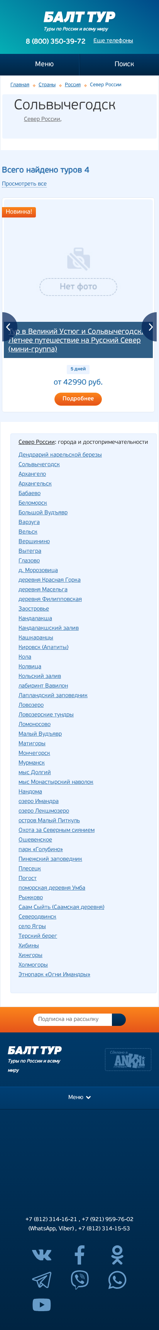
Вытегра (30, 551)
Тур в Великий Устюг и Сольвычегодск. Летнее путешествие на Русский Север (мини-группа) (75, 340)
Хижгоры (30, 956)
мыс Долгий (35, 773)
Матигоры (32, 744)
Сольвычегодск (39, 465)
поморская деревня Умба (52, 888)
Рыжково (31, 898)
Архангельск (35, 484)
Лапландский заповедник (53, 696)
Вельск (28, 532)
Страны (47, 84)
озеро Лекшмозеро (44, 811)
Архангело (32, 474)
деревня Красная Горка (50, 580)
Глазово (29, 561)
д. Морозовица (38, 571)
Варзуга (29, 522)
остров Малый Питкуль (49, 821)
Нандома (30, 792)
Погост (28, 879)
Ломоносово (35, 725)
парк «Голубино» (41, 850)
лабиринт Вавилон (43, 686)
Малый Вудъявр (40, 734)
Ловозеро (31, 705)
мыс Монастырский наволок (56, 782)
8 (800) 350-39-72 (56, 41)
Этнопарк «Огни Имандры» (54, 975)
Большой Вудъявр (43, 513)
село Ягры (32, 927)
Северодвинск (37, 917)
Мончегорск (34, 753)
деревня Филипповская (50, 599)
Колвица (30, 667)
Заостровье (34, 609)
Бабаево (30, 494)
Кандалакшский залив (49, 628)
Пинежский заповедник (50, 859)
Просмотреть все (24, 184)
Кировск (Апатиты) (43, 648)
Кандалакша (35, 619)
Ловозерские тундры (46, 715)
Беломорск (33, 503)
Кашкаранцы (36, 638)
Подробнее (78, 399)
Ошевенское (35, 840)
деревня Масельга (43, 590)
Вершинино (34, 542)
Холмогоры (33, 965)
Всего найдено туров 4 (45, 170)
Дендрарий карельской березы (60, 455)
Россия (73, 84)
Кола (25, 657)
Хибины (29, 946)
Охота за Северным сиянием (57, 830)
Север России (42, 119)
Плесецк (30, 869)
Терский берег (38, 936)
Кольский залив (40, 676)
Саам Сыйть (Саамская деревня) (61, 907)
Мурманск (32, 763)
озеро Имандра (39, 802)
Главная (19, 84)
